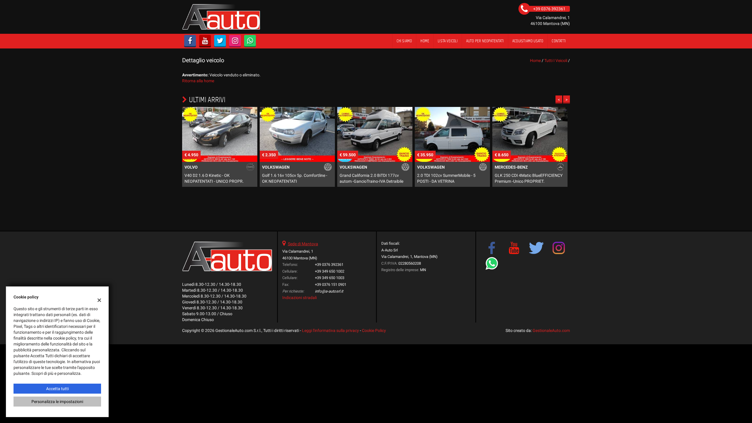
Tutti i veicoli (555, 60)
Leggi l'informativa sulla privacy (330, 330)
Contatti (559, 40)
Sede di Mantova (303, 243)
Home (424, 40)
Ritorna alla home (198, 80)
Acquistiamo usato (527, 40)
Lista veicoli (448, 40)
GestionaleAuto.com (551, 330)
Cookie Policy (374, 330)
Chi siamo (404, 40)
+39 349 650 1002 (329, 271)
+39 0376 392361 (329, 264)
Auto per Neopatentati (485, 40)
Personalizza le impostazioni (57, 401)
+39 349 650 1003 (329, 278)
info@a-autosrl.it (329, 291)
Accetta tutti (57, 388)
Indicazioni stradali (299, 297)
